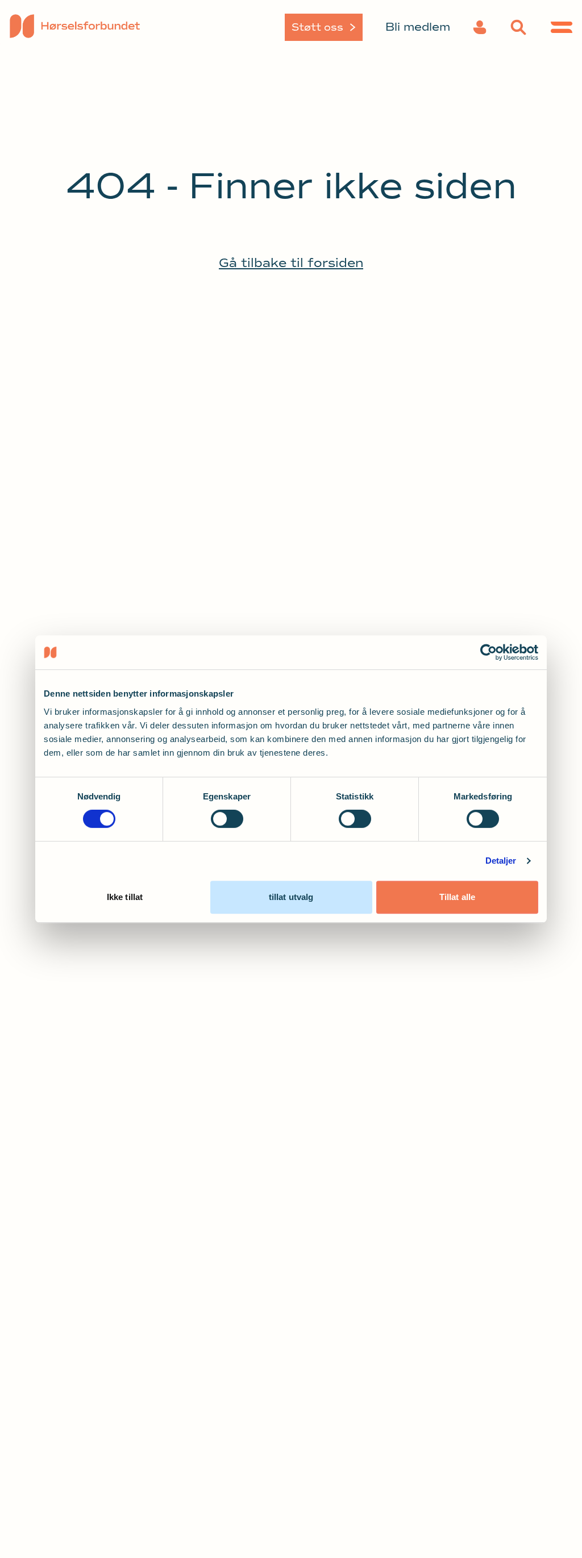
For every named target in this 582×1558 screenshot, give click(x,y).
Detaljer (501, 860)
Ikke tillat (125, 897)
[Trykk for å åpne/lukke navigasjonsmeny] (561, 27)
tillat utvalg (291, 897)
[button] (480, 27)
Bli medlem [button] (417, 27)
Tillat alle (457, 897)
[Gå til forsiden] (75, 27)
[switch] (227, 819)
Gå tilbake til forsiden (291, 263)
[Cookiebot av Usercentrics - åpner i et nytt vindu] (488, 652)
